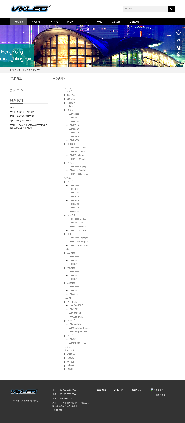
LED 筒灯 (71, 335)
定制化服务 (134, 21)
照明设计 (71, 361)
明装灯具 (71, 268)
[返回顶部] (178, 55)
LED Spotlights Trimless (79, 328)
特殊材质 (71, 369)
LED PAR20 (74, 133)
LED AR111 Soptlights (79, 166)
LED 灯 (99, 21)
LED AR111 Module (77, 148)
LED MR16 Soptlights (78, 174)
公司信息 (36, 21)
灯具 (85, 21)
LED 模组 (71, 144)
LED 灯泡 (53, 21)
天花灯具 (71, 253)
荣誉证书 (71, 102)
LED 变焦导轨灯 (76, 313)
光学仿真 (71, 354)
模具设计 (71, 358)
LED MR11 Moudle (77, 159)
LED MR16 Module (77, 226)
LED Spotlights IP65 (78, 331)
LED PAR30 (74, 136)
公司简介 (71, 95)
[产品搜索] (171, 9)
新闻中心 (136, 390)
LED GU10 (74, 121)
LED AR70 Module (77, 151)
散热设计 (71, 365)
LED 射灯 (71, 163)
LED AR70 (73, 118)
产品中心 (118, 390)
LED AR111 (74, 114)
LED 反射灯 (72, 110)
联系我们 (116, 21)
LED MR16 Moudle (77, 155)
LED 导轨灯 (72, 301)
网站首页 (19, 21)
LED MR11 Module (77, 230)
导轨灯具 (71, 283)
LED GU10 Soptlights (78, 170)
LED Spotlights (75, 324)
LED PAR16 (74, 129)
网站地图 (58, 410)
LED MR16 (74, 125)
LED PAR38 (74, 140)
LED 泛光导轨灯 (76, 316)
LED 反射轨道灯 (76, 305)
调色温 (70, 21)
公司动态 (71, 99)
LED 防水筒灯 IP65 (77, 343)
